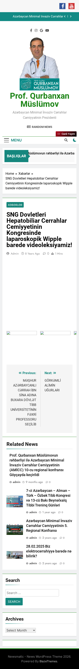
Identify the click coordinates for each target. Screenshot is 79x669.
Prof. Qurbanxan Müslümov (39, 100)
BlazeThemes (48, 661)
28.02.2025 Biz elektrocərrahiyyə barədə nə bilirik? (49, 551)
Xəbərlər (15, 205)
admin (15, 254)
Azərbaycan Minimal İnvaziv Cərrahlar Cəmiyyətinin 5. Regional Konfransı (38, 16)
